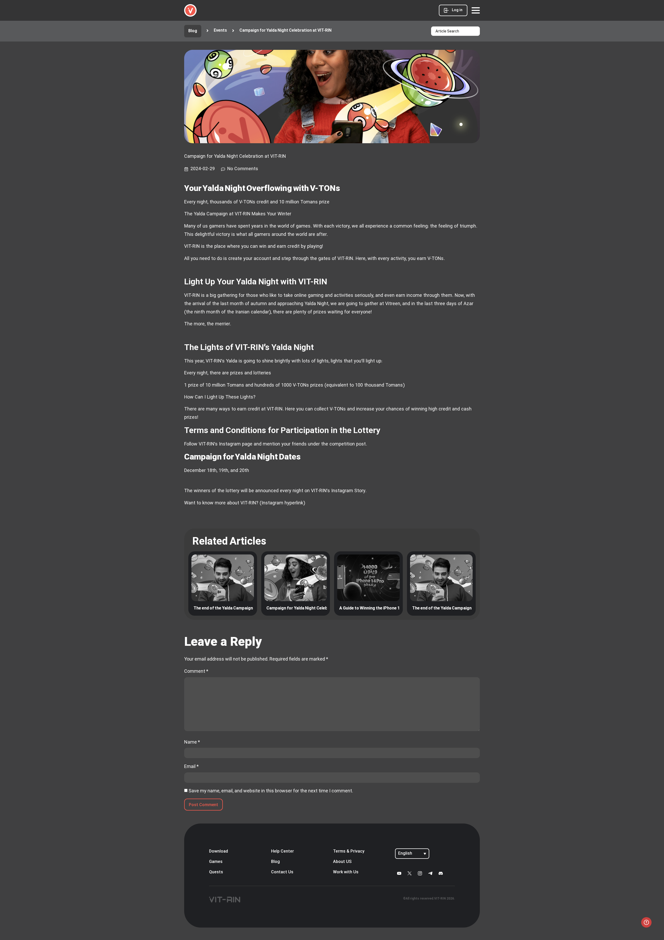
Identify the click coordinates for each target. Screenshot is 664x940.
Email (191, 766)
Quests (216, 872)
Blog (275, 862)
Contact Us (282, 872)
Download (218, 851)
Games (216, 862)
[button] (281, 30)
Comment (196, 671)
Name (192, 742)
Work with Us (345, 872)
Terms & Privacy (348, 851)
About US (342, 862)
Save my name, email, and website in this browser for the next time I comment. (271, 790)
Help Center (282, 851)
